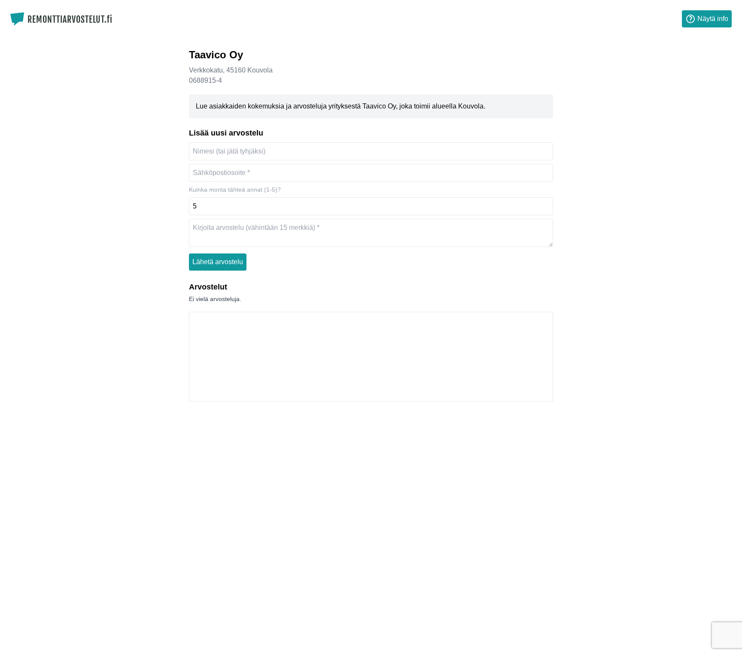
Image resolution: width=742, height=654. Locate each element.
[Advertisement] (371, 356)
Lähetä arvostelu (217, 261)
